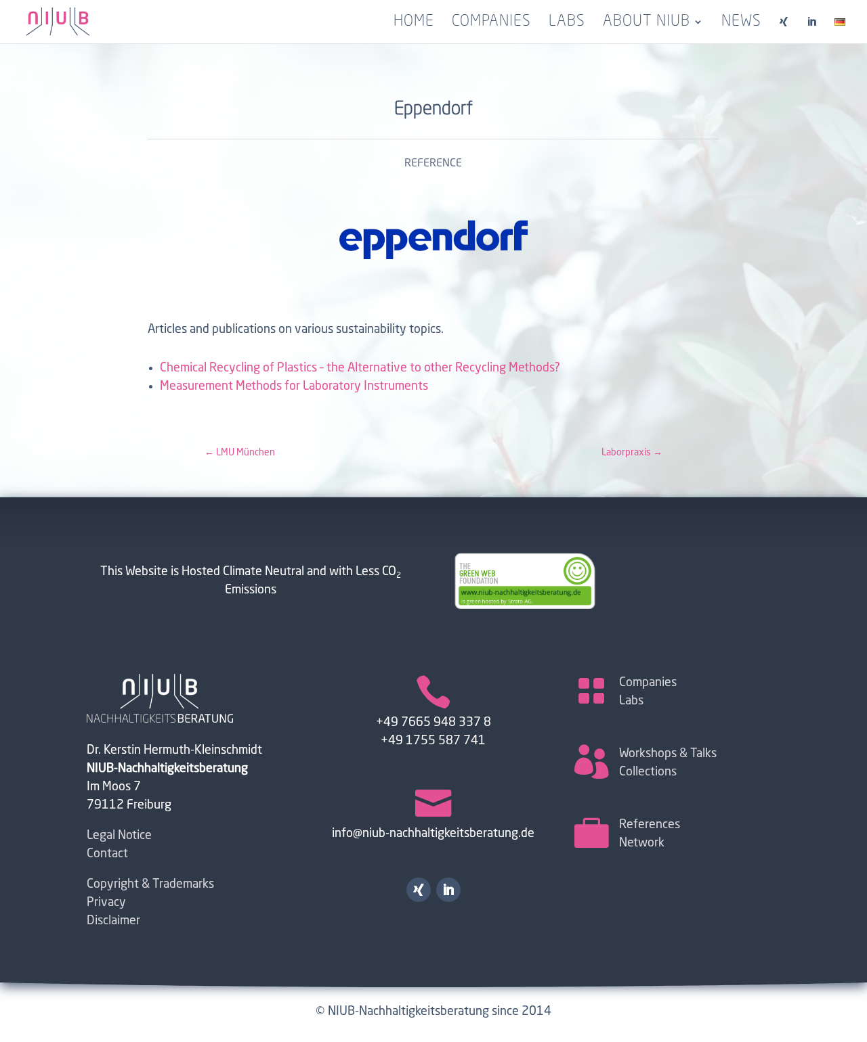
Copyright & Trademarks (150, 884)
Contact (107, 854)
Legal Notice (119, 836)
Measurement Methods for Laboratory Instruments (294, 386)
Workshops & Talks (668, 754)
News (741, 23)
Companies (491, 23)
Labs (567, 23)
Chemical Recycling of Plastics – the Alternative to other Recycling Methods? (360, 368)
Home (414, 23)
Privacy (106, 903)
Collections (648, 772)
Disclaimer (113, 921)
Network (641, 843)
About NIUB (646, 23)
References (649, 825)
